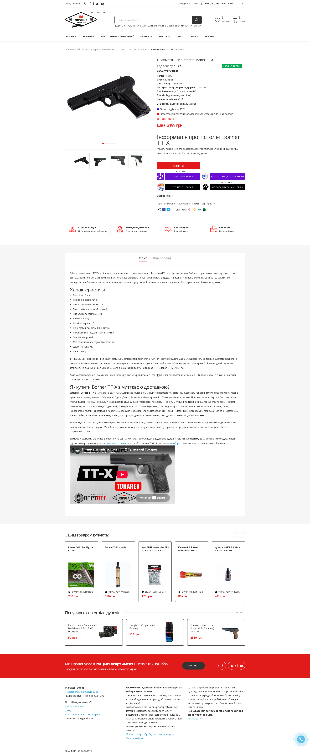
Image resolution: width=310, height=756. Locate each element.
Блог (181, 36)
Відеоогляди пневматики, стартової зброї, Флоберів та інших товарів (196, 113)
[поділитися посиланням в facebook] (163, 209)
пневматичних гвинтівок (116, 443)
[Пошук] (197, 20)
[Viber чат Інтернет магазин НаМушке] (85, 3)
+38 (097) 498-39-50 (216, 3)
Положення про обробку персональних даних (150, 734)
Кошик (242, 21)
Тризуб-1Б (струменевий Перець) (142, 626)
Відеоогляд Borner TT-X (172, 109)
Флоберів (175, 443)
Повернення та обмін (188, 203)
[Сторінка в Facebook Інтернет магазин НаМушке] (93, 3)
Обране (225, 21)
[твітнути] (168, 209)
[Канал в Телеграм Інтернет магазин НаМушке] (89, 3)
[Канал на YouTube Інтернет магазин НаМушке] (102, 3)
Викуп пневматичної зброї (117, 36)
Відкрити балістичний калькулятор (178, 103)
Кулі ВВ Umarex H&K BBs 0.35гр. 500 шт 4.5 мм (155, 549)
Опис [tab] (143, 258)
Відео (194, 36)
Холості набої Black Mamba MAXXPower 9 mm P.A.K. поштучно (82, 628)
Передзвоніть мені (187, 3)
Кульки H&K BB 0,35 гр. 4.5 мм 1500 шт (227, 549)
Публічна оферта (135, 738)
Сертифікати (208, 203)
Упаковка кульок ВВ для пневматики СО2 (152, 556)
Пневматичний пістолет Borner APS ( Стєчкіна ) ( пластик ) (203, 628)
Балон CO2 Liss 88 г (115, 547)
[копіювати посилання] (159, 209)
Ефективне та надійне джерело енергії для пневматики (82, 556)
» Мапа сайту (195, 718)
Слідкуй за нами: (73, 3)
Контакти (164, 36)
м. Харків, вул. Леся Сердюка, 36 (81, 691)
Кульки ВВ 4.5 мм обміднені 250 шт (188, 549)
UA (241, 3)
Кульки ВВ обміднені (187, 554)
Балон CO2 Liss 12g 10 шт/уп (80, 549)
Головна (70, 36)
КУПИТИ (178, 165)
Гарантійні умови (166, 203)
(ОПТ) (68, 710)
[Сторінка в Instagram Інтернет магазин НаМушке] (97, 3)
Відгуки (209, 36)
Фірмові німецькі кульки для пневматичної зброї (228, 556)
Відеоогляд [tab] (162, 258)
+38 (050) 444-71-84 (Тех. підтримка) (83, 714)
